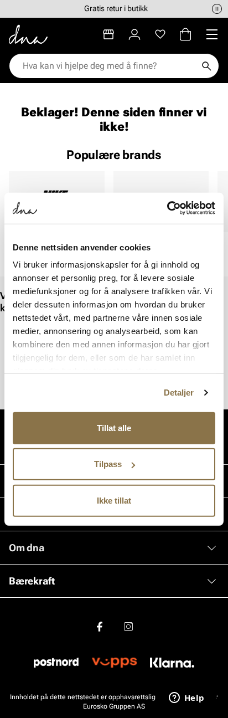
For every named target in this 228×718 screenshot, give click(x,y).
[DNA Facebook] (99, 626)
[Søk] (206, 66)
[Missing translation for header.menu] (212, 34)
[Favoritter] (160, 34)
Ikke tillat (114, 500)
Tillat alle (114, 427)
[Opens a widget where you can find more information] (186, 698)
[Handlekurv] (185, 34)
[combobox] (108, 66)
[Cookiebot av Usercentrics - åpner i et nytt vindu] (166, 208)
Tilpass (108, 464)
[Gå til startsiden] (28, 34)
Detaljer (179, 392)
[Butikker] (108, 34)
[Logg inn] (134, 34)
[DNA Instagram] (128, 626)
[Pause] (217, 9)
